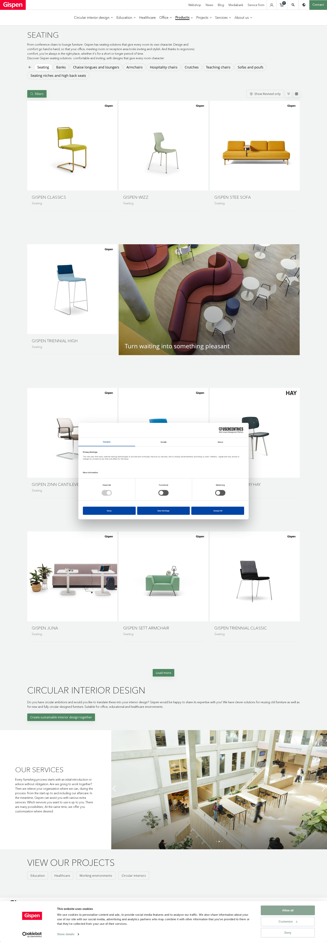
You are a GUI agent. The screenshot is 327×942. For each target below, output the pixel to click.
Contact (318, 4)
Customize (286, 921)
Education (37, 876)
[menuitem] (93, 17)
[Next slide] (323, 789)
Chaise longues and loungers (96, 67)
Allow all (288, 910)
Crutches (192, 67)
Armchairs (134, 67)
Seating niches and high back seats (58, 75)
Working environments (95, 876)
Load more (163, 673)
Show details (65, 934)
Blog (221, 5)
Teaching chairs (218, 67)
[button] (72, 146)
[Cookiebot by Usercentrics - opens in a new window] (32, 934)
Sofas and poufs (250, 67)
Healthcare (62, 876)
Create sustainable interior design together (61, 717)
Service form (256, 5)
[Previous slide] (115, 789)
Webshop (194, 5)
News (209, 5)
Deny (287, 932)
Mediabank (236, 5)
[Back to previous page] (29, 67)
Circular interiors (134, 876)
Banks (61, 67)
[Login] (271, 5)
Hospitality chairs (164, 67)
